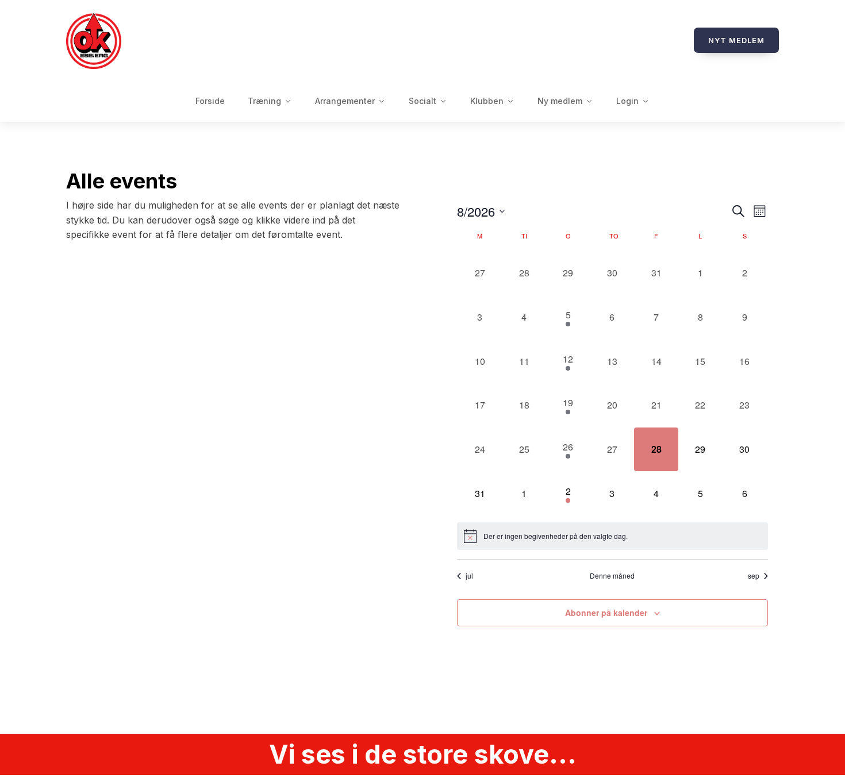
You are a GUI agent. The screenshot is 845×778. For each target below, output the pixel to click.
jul (469, 575)
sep (753, 575)
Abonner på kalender (606, 612)
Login (627, 101)
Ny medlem (559, 101)
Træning (264, 101)
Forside (210, 101)
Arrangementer (345, 101)
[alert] (612, 536)
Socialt (422, 101)
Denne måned (612, 575)
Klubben (487, 101)
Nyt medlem (736, 40)
